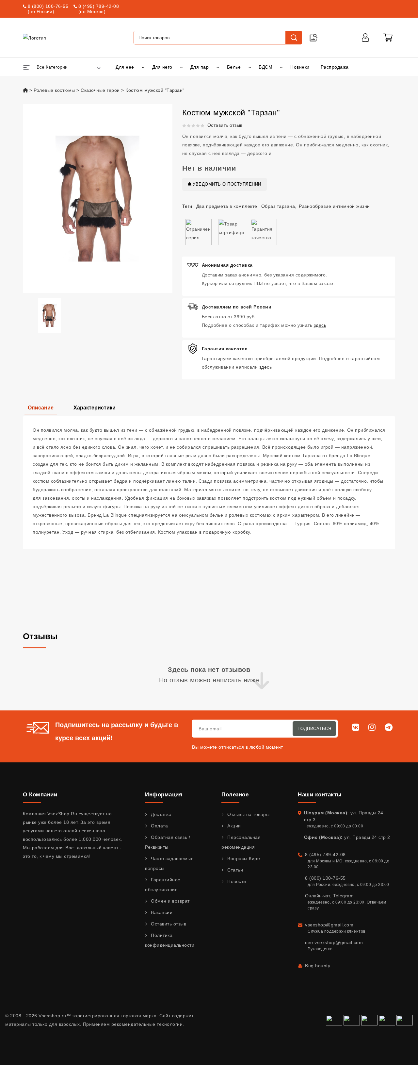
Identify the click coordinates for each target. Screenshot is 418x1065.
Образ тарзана (278, 206)
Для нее (125, 67)
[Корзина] (388, 37)
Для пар (199, 67)
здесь (320, 325)
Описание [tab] (41, 407)
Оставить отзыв (225, 125)
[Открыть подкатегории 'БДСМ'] (281, 67)
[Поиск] (293, 37)
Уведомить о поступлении (226, 184)
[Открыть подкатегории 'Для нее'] (143, 67)
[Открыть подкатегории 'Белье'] (249, 67)
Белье (234, 67)
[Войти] (365, 37)
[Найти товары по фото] (313, 37)
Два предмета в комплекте (226, 206)
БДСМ (265, 67)
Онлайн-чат (317, 895)
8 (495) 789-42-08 (98, 6)
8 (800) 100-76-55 (48, 6)
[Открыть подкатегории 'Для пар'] (217, 67)
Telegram (343, 895)
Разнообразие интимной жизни (334, 206)
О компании (40, 794)
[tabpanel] (209, 482)
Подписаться (314, 728)
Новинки (300, 67)
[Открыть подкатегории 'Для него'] (181, 67)
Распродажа (335, 67)
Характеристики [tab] (94, 407)
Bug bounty (317, 965)
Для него (162, 67)
